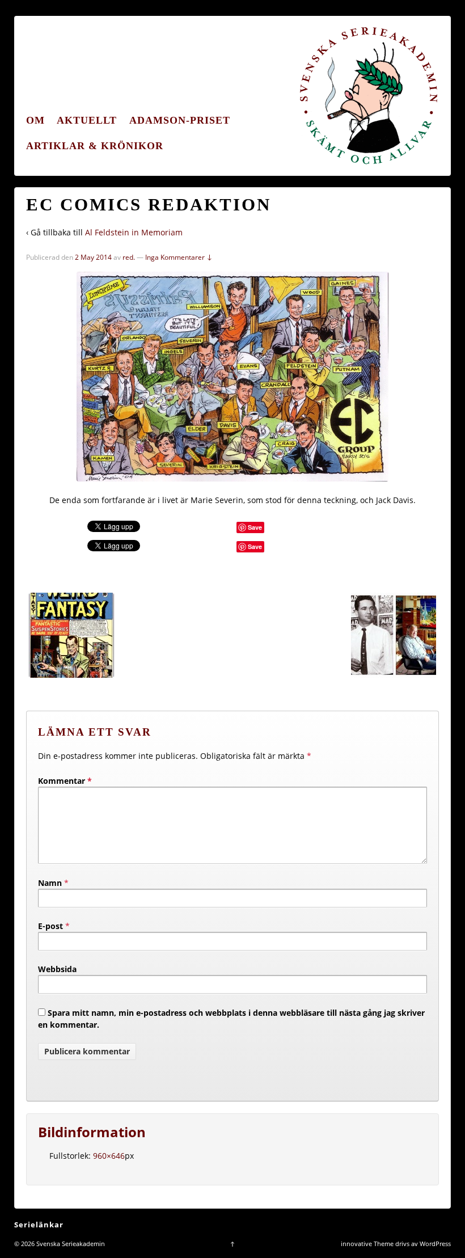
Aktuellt (87, 120)
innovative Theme (367, 1243)
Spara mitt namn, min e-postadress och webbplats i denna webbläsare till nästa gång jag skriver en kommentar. (231, 1018)
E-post (50, 926)
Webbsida (57, 969)
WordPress (435, 1243)
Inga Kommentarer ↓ (179, 257)
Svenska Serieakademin (70, 1243)
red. (128, 257)
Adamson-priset (179, 120)
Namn (50, 882)
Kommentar (65, 780)
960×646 (109, 1155)
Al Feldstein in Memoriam (134, 232)
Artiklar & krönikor (94, 145)
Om (35, 120)
